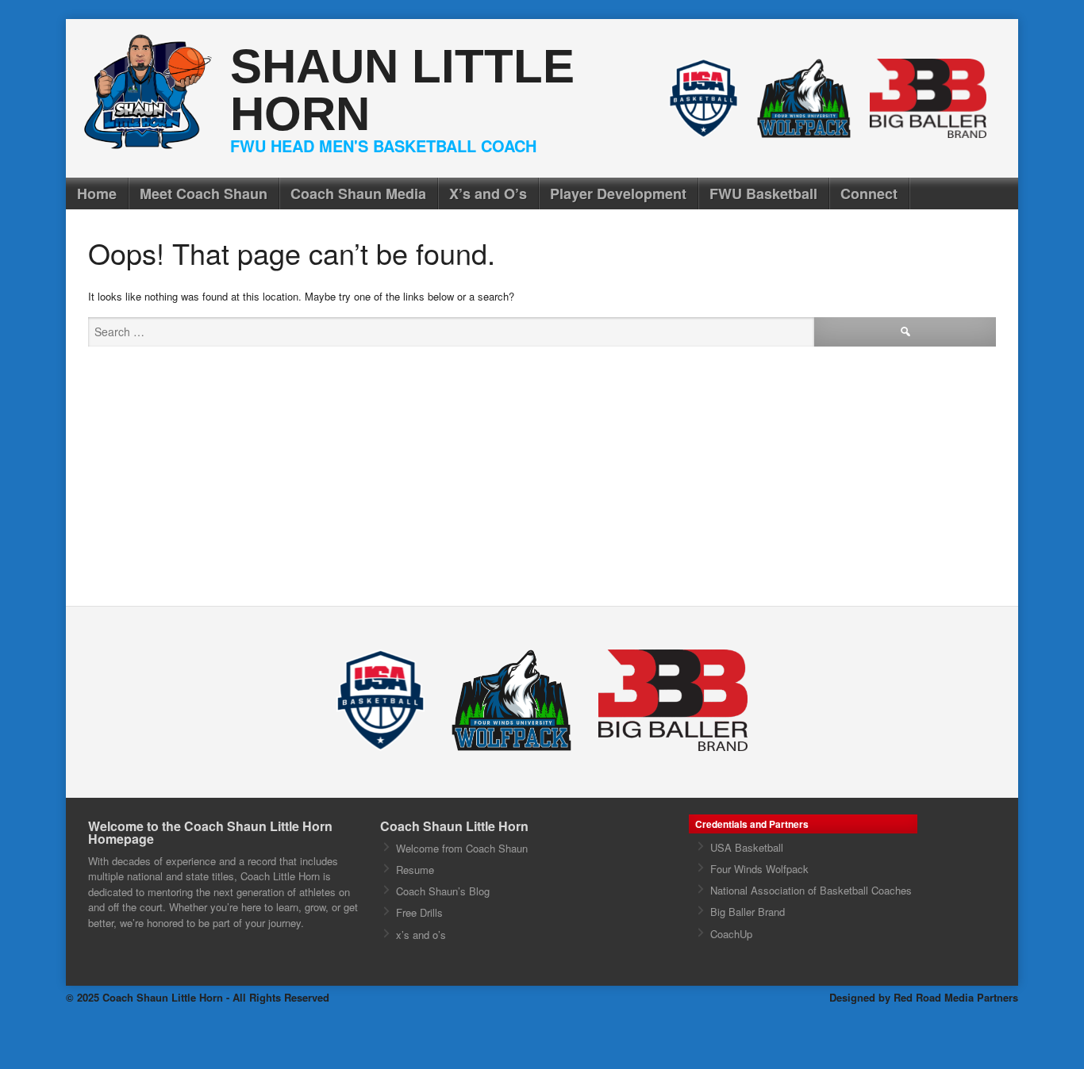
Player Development (618, 193)
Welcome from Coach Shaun (462, 848)
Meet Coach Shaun (203, 193)
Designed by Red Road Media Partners (923, 997)
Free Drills (419, 912)
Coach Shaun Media (358, 193)
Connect (869, 193)
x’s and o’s (421, 934)
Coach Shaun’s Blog (443, 890)
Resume (415, 869)
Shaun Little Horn (402, 90)
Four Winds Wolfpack (759, 868)
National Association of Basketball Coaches (811, 890)
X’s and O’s (488, 193)
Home (97, 193)
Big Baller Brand (747, 911)
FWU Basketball (763, 193)
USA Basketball (746, 847)
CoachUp (731, 933)
